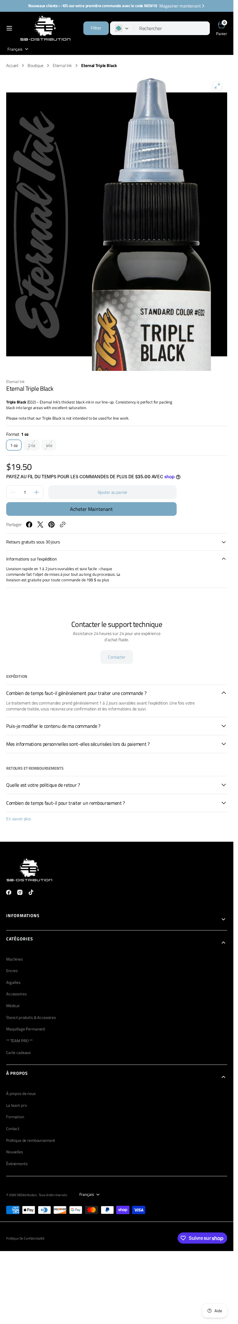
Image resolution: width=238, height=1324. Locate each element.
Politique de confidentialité (25, 1238)
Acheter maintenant (91, 509)
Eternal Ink (62, 65)
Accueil (12, 65)
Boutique (35, 65)
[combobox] (172, 28)
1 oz (15, 446)
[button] (9, 28)
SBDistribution (27, 1194)
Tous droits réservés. (53, 1194)
